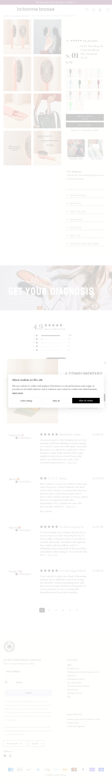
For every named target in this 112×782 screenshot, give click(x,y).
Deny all (56, 401)
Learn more (17, 392)
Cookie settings (26, 401)
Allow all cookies (86, 401)
